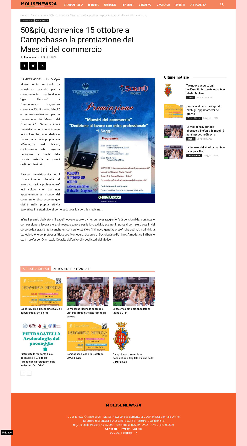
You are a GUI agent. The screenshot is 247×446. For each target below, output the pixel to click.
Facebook (127, 432)
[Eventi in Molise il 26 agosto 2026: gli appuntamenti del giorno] (41, 291)
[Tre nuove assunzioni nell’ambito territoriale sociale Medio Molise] (168, 90)
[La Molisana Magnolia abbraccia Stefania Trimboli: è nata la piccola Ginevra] (88, 291)
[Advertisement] (87, 253)
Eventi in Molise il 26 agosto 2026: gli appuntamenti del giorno (204, 110)
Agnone (110, 4)
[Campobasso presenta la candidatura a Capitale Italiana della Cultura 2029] (134, 336)
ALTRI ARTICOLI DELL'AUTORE (71, 268)
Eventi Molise (42, 20)
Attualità (198, 4)
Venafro (145, 4)
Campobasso (73, 4)
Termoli (127, 4)
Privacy (125, 429)
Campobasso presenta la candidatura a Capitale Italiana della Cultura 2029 (133, 358)
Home (23, 15)
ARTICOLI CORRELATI (36, 268)
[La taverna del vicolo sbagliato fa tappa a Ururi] (134, 291)
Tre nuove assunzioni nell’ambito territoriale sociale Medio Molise (205, 89)
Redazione (30, 57)
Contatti (111, 429)
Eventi (180, 4)
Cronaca (163, 4)
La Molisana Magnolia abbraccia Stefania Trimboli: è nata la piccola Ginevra (86, 312)
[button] (222, 5)
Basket (191, 138)
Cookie (137, 429)
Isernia (93, 4)
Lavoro (191, 97)
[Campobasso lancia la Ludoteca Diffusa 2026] (88, 336)
